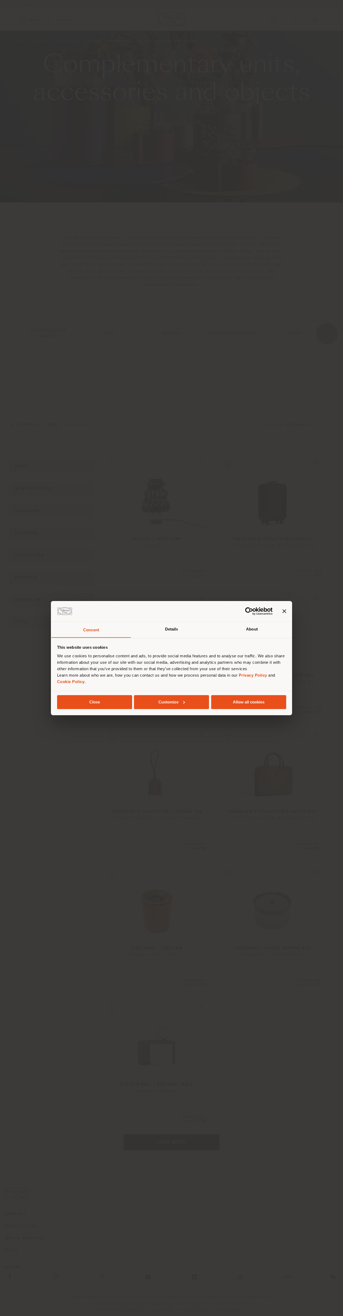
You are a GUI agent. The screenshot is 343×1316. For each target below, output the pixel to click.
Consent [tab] (91, 629)
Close (94, 702)
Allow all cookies (248, 702)
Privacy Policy (253, 675)
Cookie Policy (71, 681)
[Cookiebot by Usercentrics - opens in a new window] (249, 611)
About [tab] (252, 629)
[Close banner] (284, 611)
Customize (168, 702)
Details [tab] (171, 629)
